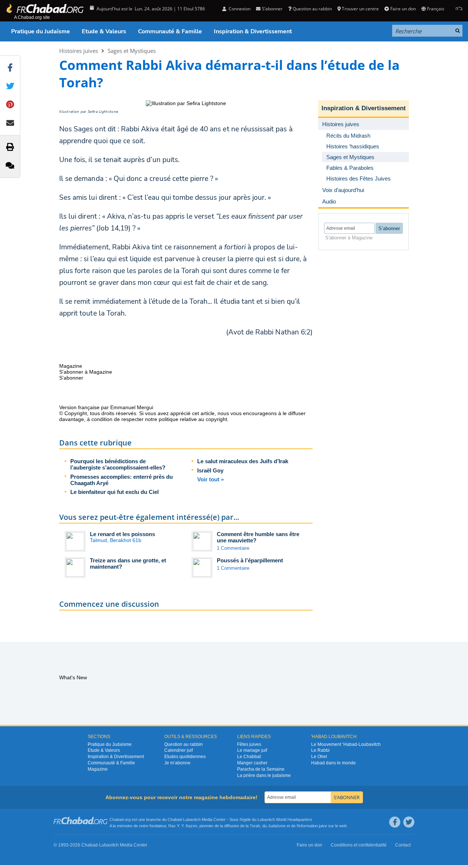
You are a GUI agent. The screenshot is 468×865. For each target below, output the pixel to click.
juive (323, 826)
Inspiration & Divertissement (253, 31)
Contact (403, 845)
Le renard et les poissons (122, 534)
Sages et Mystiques (132, 50)
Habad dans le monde (333, 762)
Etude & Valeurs (104, 31)
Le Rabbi (320, 750)
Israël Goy (210, 470)
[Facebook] (394, 822)
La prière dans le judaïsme (264, 775)
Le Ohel (319, 756)
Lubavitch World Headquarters (284, 819)
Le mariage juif (252, 750)
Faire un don (402, 9)
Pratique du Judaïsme (40, 31)
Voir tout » (210, 479)
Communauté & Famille (170, 31)
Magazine (98, 769)
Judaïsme (277, 826)
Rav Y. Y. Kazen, (183, 826)
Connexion (239, 9)
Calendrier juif (178, 750)
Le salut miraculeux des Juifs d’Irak (242, 461)
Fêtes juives (249, 744)
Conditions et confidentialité (359, 845)
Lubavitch (192, 819)
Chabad (175, 819)
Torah (255, 826)
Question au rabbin (312, 9)
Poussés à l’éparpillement (250, 560)
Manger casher (252, 762)
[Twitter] (408, 822)
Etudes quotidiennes (185, 756)
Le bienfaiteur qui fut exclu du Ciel (114, 492)
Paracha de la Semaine (260, 769)
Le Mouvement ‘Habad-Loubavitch (346, 744)
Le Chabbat (249, 756)
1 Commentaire (233, 548)
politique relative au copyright (193, 419)
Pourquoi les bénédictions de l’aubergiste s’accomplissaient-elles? (117, 464)
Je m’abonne (177, 762)
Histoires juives (78, 50)
